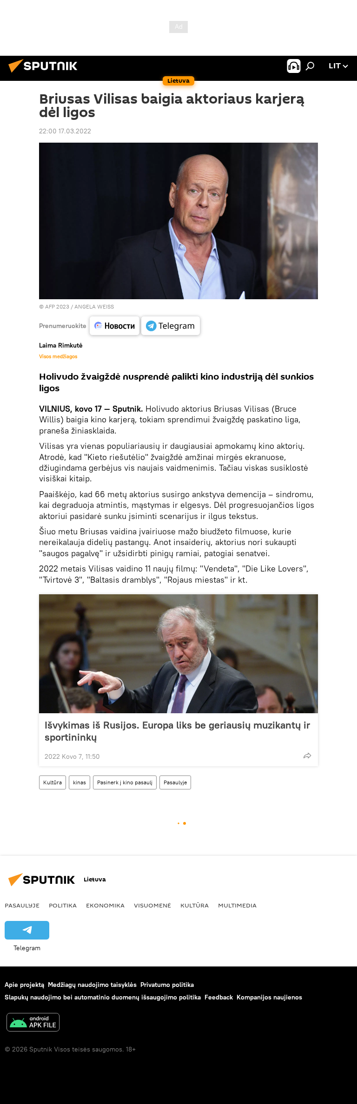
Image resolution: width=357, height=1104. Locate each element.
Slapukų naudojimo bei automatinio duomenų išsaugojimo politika (103, 997)
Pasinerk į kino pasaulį (124, 782)
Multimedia (237, 905)
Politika (63, 905)
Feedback (219, 997)
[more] (307, 755)
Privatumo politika (167, 984)
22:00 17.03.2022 (65, 131)
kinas (79, 782)
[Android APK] (33, 1023)
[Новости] (114, 325)
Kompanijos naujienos (269, 997)
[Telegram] (170, 325)
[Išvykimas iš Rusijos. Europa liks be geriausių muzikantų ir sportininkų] (178, 653)
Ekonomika (105, 905)
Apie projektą (24, 984)
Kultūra (52, 782)
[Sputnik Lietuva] (45, 74)
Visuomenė (152, 905)
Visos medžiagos (58, 356)
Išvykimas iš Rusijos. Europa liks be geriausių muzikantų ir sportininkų (177, 731)
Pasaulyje (175, 782)
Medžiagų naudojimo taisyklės (92, 984)
